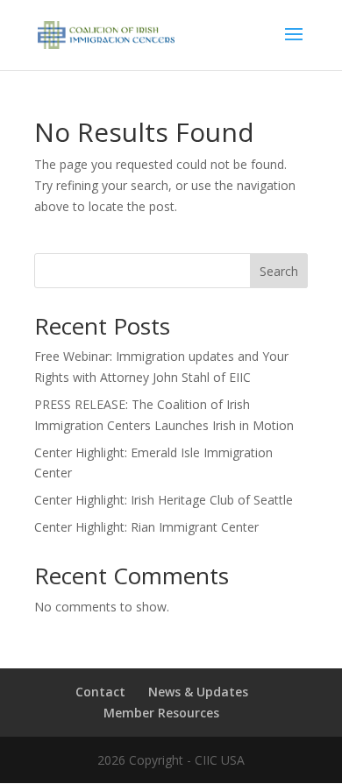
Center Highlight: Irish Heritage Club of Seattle (163, 499)
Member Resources (161, 712)
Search (279, 271)
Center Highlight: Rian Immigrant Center (146, 527)
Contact (100, 691)
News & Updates (198, 691)
